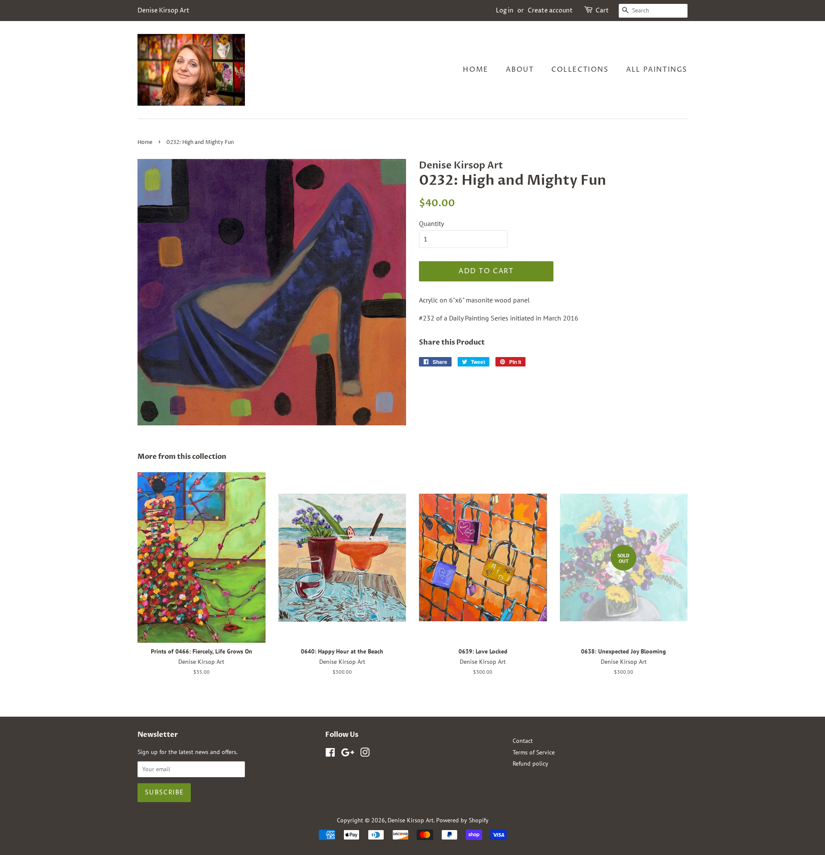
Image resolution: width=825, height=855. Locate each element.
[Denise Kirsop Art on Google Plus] (347, 754)
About (520, 69)
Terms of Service (534, 752)
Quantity (431, 223)
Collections (580, 69)
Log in (504, 10)
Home (475, 69)
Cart (602, 10)
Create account (550, 10)
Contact (523, 741)
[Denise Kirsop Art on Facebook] (330, 754)
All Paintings (657, 69)
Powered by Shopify (462, 820)
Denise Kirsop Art (411, 820)
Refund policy (530, 763)
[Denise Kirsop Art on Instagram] (365, 754)
